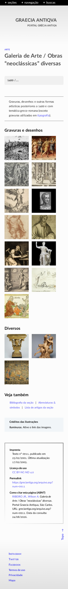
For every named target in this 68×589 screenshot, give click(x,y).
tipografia (43, 115)
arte (7, 49)
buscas (50, 2)
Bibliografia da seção (21, 402)
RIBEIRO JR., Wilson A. (25, 496)
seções (12, 2)
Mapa (12, 580)
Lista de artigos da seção (39, 407)
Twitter (14, 559)
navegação (31, 2)
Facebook (15, 564)
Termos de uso (17, 570)
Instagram (15, 553)
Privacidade (15, 575)
